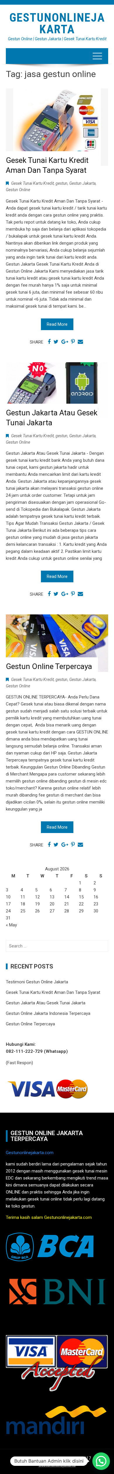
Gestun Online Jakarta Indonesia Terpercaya (48, 1013)
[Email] (80, 342)
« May (11, 925)
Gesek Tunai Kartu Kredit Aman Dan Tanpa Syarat (53, 992)
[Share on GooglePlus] (65, 342)
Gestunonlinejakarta (57, 1465)
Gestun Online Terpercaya (49, 666)
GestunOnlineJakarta (57, 23)
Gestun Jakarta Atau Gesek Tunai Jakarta (45, 1003)
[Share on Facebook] (49, 342)
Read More (57, 324)
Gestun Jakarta (82, 183)
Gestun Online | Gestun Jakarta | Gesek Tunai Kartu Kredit (57, 38)
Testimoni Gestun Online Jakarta (37, 982)
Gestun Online (18, 189)
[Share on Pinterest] (73, 342)
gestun (62, 183)
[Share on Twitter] (56, 342)
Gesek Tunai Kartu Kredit (32, 183)
